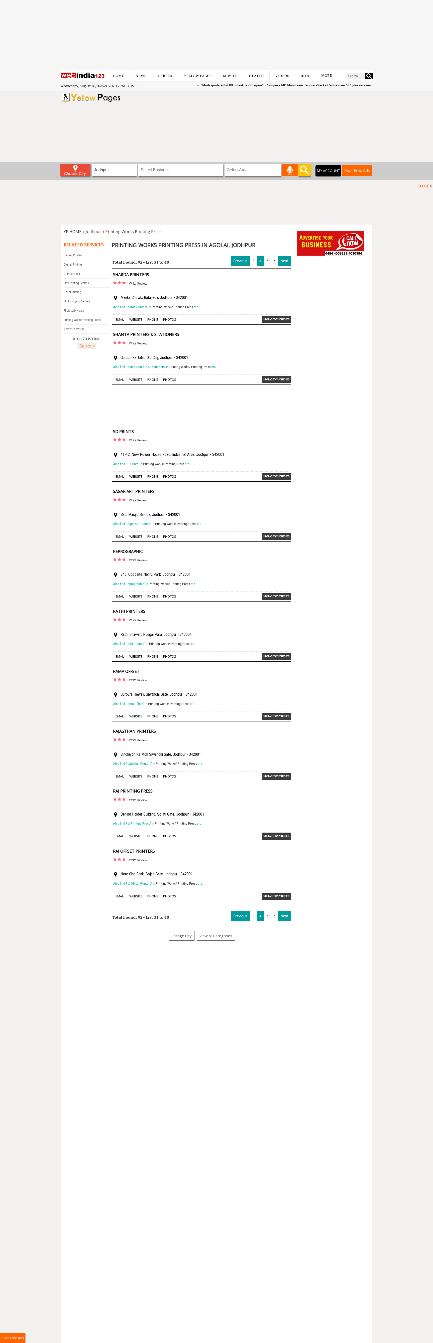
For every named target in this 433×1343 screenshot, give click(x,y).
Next (284, 260)
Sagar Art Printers (134, 491)
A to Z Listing (86, 338)
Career (165, 75)
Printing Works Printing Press (133, 231)
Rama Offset (126, 671)
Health (256, 75)
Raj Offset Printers (134, 851)
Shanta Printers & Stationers (146, 334)
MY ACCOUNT (328, 170)
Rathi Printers (129, 611)
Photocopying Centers (77, 301)
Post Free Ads (357, 170)
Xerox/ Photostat (74, 329)
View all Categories (215, 935)
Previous (240, 260)
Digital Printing (73, 264)
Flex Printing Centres (76, 283)
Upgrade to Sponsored (276, 319)
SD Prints (123, 431)
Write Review (138, 283)
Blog (305, 75)
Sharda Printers (131, 274)
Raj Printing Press (133, 791)
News (141, 75)
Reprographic (128, 551)
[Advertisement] (216, 35)
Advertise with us (119, 86)
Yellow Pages (197, 75)
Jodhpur (93, 231)
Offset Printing (72, 292)
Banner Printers (73, 255)
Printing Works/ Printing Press (82, 320)
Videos (282, 75)
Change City (181, 935)
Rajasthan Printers (134, 731)
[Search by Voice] (290, 170)
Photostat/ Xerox (74, 310)
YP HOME (72, 231)
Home (118, 75)
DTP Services (72, 274)
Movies (230, 75)
